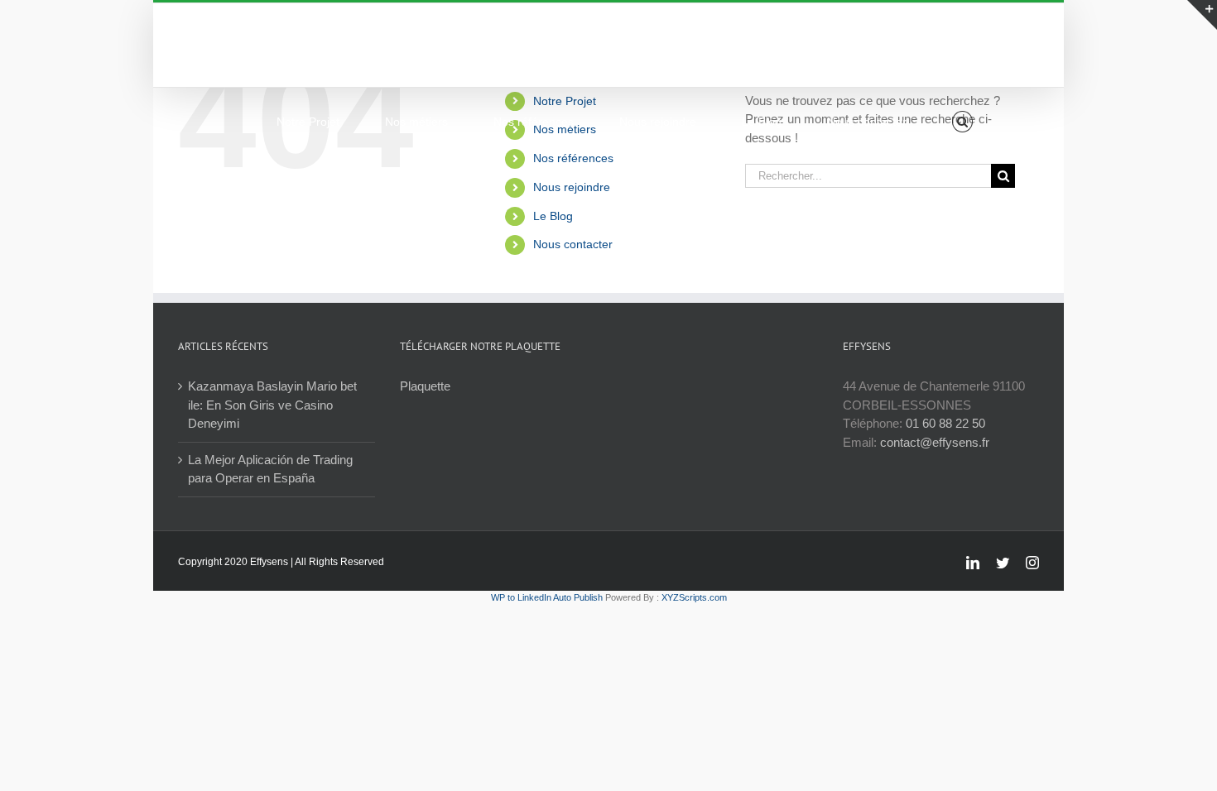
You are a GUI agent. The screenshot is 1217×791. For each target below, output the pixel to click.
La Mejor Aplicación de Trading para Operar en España (270, 469)
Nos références (573, 158)
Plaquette (425, 386)
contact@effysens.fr (934, 442)
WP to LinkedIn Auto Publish (547, 597)
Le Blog (553, 216)
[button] (962, 121)
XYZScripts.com (694, 597)
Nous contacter (573, 244)
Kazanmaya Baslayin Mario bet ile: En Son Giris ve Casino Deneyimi (272, 404)
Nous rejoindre (571, 187)
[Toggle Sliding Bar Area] (1202, 15)
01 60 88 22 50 (945, 423)
